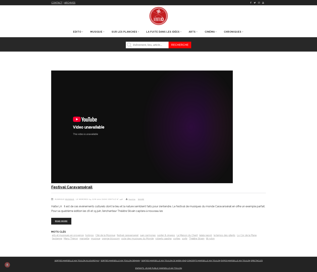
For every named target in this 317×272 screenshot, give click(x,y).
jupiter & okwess (166, 235)
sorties (176, 238)
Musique (69, 199)
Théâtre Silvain (196, 238)
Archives (69, 2)
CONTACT (56, 2)
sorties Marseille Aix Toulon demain (120, 260)
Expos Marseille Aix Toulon (235, 260)
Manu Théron (71, 238)
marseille (84, 238)
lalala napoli (205, 235)
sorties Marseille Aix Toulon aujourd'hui (76, 260)
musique (95, 238)
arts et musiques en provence (68, 235)
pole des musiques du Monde (137, 238)
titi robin (210, 238)
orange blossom (111, 238)
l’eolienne (57, 238)
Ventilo (131, 199)
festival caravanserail (128, 235)
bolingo (89, 235)
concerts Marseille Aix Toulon (203, 260)
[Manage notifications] (7, 264)
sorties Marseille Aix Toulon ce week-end (163, 260)
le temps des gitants (224, 235)
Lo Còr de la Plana (247, 235)
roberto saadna (163, 238)
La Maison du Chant (187, 235)
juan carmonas (148, 235)
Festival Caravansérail (71, 187)
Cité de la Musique (105, 235)
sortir (184, 238)
